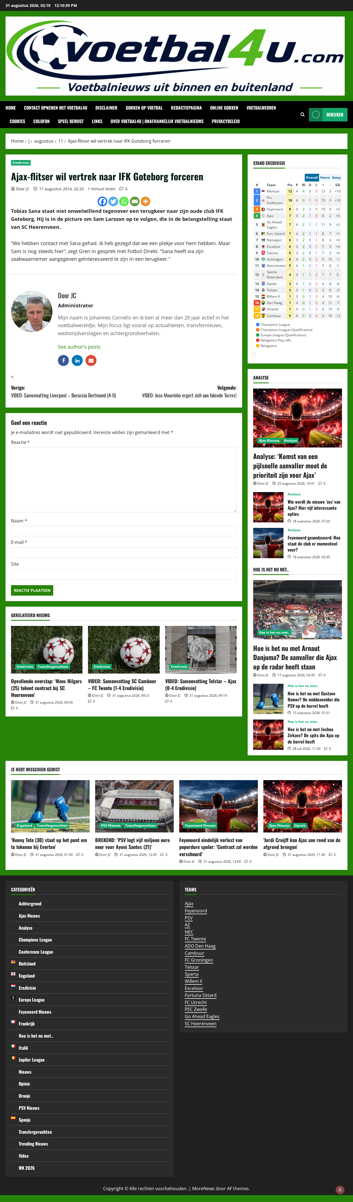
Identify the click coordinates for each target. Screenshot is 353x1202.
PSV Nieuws (111, 825)
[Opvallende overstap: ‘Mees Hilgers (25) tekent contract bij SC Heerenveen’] (46, 650)
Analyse (290, 440)
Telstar (192, 967)
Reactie (20, 442)
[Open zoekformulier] (303, 114)
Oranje (24, 1095)
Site (15, 564)
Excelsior (194, 988)
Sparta (192, 974)
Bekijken (335, 114)
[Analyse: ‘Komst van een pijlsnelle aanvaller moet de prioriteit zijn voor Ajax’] (297, 418)
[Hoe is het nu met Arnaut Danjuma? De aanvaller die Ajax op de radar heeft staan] (297, 609)
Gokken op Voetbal (144, 107)
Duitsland (27, 963)
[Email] (135, 201)
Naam (19, 521)
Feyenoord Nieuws (200, 825)
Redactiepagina (186, 107)
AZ (187, 925)
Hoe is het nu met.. (274, 632)
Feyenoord (196, 911)
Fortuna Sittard (200, 995)
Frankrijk (27, 1023)
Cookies (17, 121)
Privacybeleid (226, 121)
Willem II (193, 981)
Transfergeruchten (53, 666)
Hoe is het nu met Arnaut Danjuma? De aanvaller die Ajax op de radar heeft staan (295, 657)
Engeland (24, 825)
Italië (23, 1047)
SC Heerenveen (200, 1024)
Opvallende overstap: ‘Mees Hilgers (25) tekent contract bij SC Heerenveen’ (46, 687)
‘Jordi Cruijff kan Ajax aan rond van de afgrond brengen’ (301, 843)
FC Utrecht (196, 1002)
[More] (145, 201)
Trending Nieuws (33, 1143)
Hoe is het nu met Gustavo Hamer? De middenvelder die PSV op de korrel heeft (268, 699)
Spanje (25, 1119)
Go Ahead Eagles (202, 1016)
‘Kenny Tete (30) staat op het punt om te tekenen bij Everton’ (49, 843)
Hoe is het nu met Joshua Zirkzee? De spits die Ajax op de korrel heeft (268, 735)
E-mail (19, 542)
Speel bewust (71, 121)
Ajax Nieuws (269, 440)
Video (24, 1155)
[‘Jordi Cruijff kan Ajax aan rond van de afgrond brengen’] (302, 806)
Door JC (23, 188)
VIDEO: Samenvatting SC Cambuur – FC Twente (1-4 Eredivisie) (122, 684)
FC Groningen (199, 960)
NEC (189, 932)
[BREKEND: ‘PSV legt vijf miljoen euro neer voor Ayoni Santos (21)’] (134, 806)
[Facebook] (102, 201)
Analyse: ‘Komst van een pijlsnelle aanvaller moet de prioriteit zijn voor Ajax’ (290, 465)
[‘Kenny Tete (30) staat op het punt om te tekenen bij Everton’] (50, 806)
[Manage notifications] (340, 1189)
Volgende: (189, 391)
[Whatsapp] (124, 201)
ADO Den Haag (200, 946)
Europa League (32, 999)
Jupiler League (32, 1059)
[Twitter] (113, 201)
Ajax (189, 903)
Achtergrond (30, 903)
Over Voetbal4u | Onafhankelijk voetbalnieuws (157, 121)
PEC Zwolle (196, 1009)
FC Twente (195, 939)
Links (97, 121)
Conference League (36, 951)
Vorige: (63, 391)
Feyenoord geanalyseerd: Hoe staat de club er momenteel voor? (268, 543)
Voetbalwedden (261, 107)
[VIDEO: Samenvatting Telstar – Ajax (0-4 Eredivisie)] (201, 650)
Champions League (35, 939)
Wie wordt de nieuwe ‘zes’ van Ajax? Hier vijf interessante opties (268, 507)
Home (11, 107)
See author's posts (79, 346)
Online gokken (224, 107)
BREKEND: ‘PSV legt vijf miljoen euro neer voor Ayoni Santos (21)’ (132, 843)
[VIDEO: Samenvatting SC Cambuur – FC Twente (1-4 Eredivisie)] (123, 650)
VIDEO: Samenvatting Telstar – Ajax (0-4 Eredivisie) (200, 684)
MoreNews (203, 1188)
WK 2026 (27, 1168)
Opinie (300, 825)
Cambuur (194, 953)
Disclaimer (106, 107)
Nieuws (25, 1071)
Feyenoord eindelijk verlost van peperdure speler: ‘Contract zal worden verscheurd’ (218, 846)
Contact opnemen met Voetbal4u (55, 107)
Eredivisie (21, 162)
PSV (189, 918)
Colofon (41, 121)
